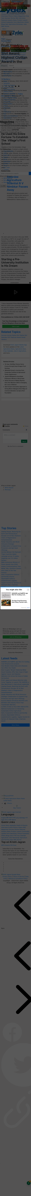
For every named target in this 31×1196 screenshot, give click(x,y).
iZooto (28, 607)
